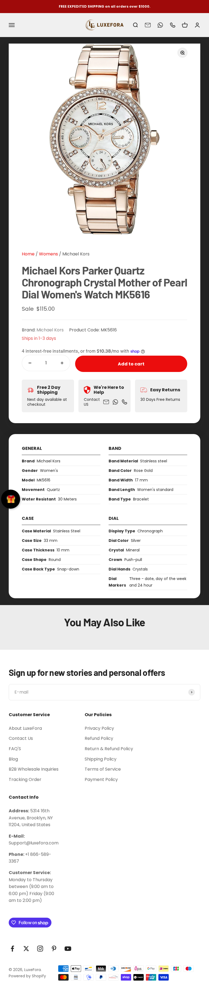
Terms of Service (103, 769)
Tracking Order (25, 779)
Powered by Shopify (27, 976)
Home (28, 254)
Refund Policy (99, 738)
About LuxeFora (25, 728)
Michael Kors (76, 254)
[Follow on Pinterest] (54, 948)
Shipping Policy (100, 759)
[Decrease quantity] (30, 363)
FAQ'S (15, 749)
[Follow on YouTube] (68, 948)
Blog (13, 759)
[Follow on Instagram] (40, 948)
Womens (48, 254)
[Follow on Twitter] (26, 948)
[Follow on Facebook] (12, 948)
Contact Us (21, 738)
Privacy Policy (99, 728)
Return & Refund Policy (109, 749)
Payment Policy (101, 779)
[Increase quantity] (62, 363)
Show (10, 499)
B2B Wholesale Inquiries (34, 769)
